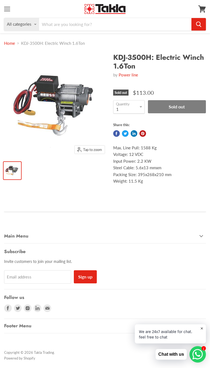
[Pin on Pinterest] (142, 133)
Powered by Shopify (19, 358)
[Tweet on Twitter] (125, 133)
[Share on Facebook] (116, 133)
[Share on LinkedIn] (134, 133)
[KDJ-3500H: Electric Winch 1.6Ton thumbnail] (12, 170)
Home (9, 43)
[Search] (198, 24)
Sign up (85, 276)
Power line (128, 74)
